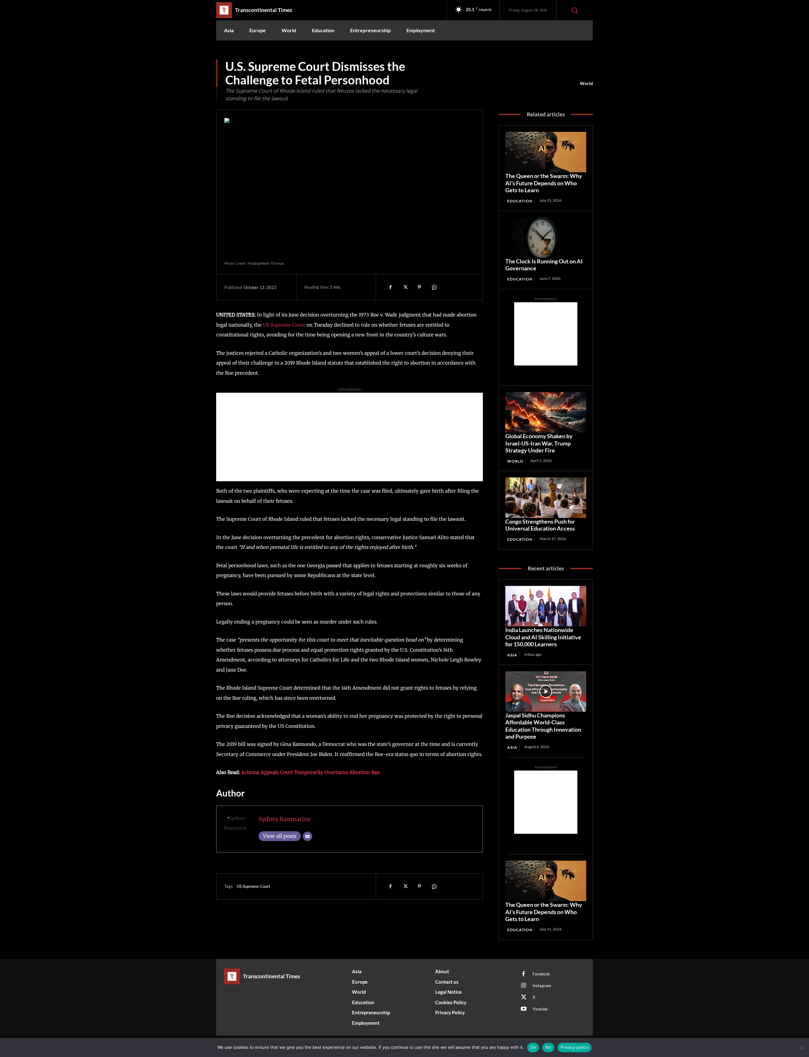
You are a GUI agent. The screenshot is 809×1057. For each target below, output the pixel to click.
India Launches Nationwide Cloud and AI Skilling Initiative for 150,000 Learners (543, 637)
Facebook (541, 973)
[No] (801, 1047)
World (586, 83)
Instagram (541, 985)
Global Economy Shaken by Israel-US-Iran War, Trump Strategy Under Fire (539, 443)
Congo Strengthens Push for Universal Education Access (540, 525)
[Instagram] (523, 986)
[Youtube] (523, 1009)
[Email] (307, 836)
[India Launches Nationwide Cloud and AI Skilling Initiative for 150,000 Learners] (545, 606)
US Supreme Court (285, 325)
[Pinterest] (419, 287)
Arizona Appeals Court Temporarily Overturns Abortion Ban (310, 772)
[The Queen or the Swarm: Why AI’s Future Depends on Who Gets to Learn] (545, 152)
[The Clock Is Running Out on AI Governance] (545, 237)
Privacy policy (574, 1047)
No (548, 1047)
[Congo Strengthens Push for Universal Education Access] (545, 497)
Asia (512, 655)
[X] (404, 287)
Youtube (540, 1008)
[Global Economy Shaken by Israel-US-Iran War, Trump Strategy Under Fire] (545, 412)
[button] (574, 10)
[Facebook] (390, 287)
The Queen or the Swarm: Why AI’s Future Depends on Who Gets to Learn (543, 183)
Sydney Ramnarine (285, 819)
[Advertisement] (349, 437)
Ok (533, 1047)
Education (519, 201)
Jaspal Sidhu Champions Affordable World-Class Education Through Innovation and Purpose (543, 726)
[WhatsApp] (434, 287)
